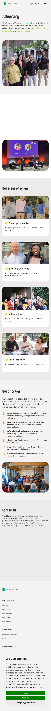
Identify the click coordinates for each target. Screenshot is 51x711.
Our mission (6, 606)
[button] (34, 3)
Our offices (6, 622)
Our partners (7, 614)
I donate (5, 638)
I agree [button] (25, 693)
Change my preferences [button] (25, 703)
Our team (6, 618)
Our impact (6, 610)
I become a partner (9, 635)
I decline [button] (25, 698)
